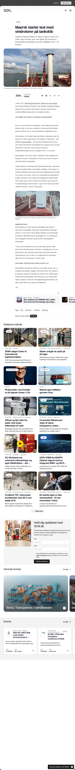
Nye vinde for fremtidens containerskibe (38, 117)
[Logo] (8, 10)
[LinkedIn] (46, 95)
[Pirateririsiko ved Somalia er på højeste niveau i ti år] (20, 380)
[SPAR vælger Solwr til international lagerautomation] (20, 345)
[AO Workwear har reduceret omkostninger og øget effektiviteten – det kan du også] (20, 452)
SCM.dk (26, 96)
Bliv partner (66, 3)
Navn (35, 538)
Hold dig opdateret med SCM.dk (60, 767)
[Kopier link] (58, 95)
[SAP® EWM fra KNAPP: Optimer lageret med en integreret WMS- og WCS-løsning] (54, 452)
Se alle (65, 569)
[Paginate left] (5, 593)
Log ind (56, 3)
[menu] (70, 10)
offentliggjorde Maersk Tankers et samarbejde (41, 103)
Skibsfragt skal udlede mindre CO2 (36, 263)
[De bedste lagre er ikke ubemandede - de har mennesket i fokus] (54, 489)
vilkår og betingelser (41, 555)
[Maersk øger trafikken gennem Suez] (54, 380)
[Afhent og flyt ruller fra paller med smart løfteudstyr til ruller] (20, 414)
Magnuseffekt (26, 142)
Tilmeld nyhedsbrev (42, 561)
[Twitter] (50, 95)
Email (35, 545)
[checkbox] (34, 555)
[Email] (54, 95)
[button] (58, 293)
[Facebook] (42, 95)
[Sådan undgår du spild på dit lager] (54, 344)
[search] (66, 10)
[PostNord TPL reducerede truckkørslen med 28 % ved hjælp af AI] (20, 489)
